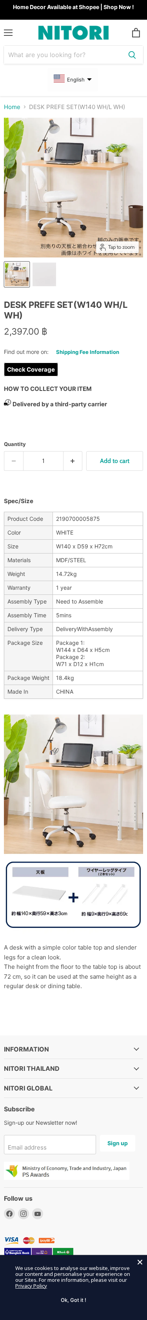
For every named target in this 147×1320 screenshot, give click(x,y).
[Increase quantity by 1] (73, 461)
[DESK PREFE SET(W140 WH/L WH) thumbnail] (16, 274)
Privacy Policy (31, 1285)
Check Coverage (31, 369)
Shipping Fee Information (87, 352)
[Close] (140, 1262)
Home (12, 107)
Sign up (117, 1143)
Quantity (15, 444)
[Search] (132, 54)
